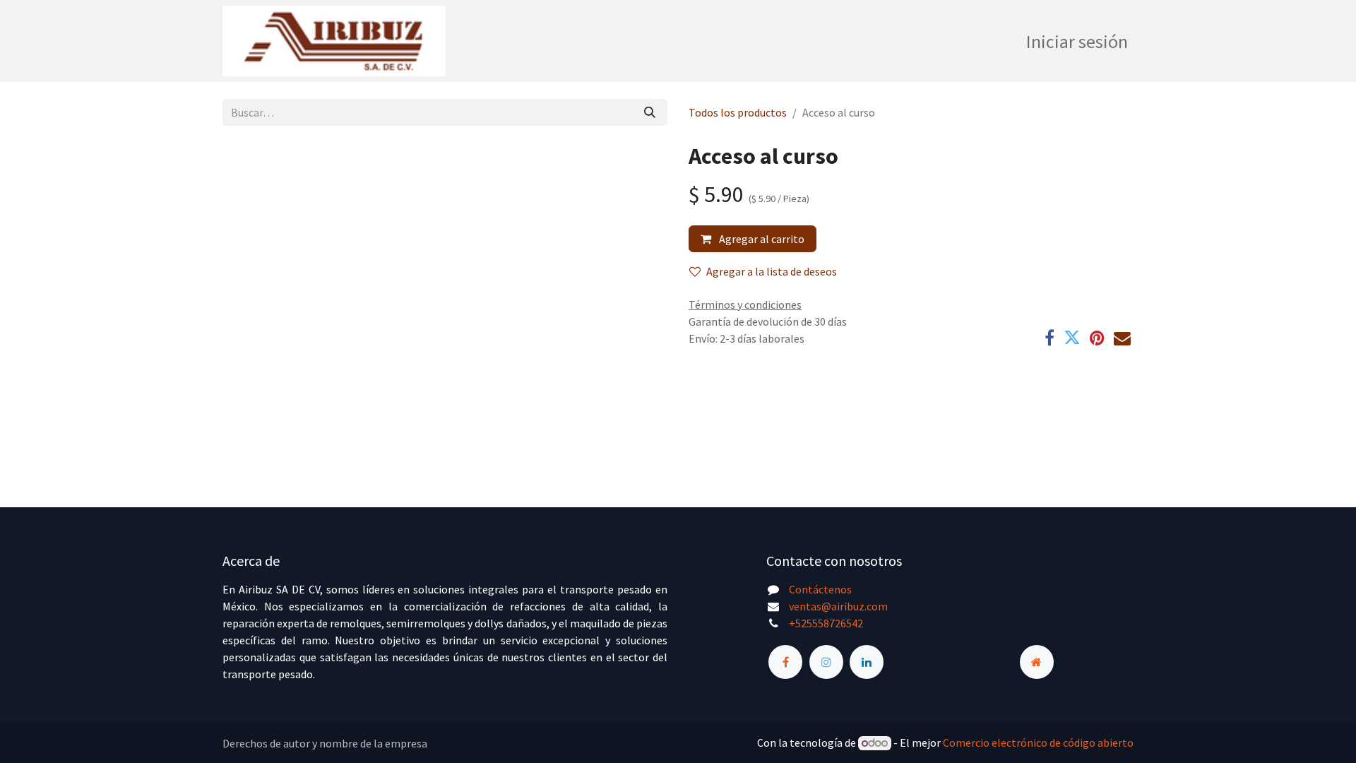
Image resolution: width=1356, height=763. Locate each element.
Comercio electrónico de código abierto (1038, 742)
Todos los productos (738, 112)
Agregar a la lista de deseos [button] (771, 271)
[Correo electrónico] (1122, 337)
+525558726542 (826, 623)
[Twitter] (1072, 337)
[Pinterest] (1097, 337)
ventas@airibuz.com (838, 606)
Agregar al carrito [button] (760, 239)
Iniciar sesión (1077, 41)
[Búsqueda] (649, 112)
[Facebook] (1049, 337)
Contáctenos (820, 589)
